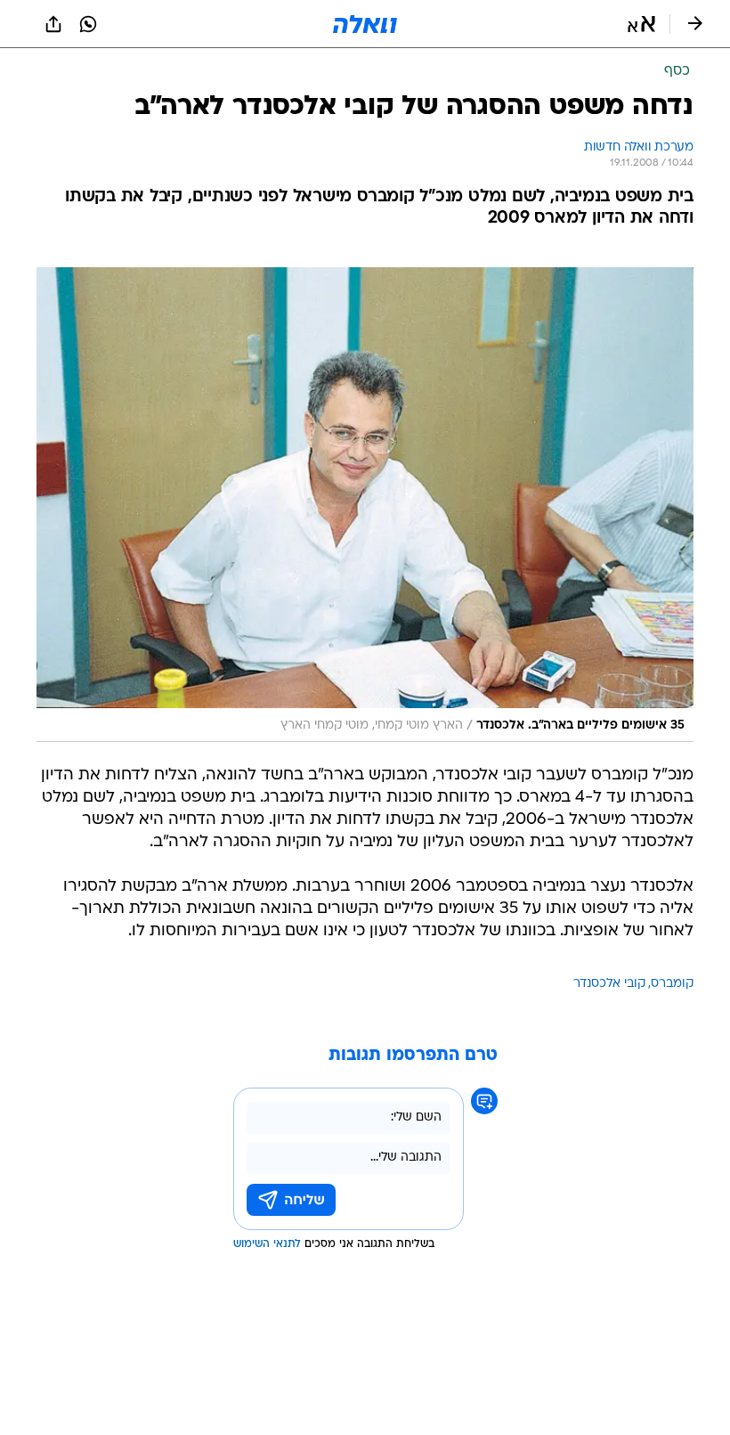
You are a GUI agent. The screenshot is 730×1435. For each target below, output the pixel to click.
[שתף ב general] (53, 24)
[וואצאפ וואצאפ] (88, 24)
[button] (641, 24)
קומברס (672, 984)
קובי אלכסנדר (609, 984)
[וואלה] (365, 24)
